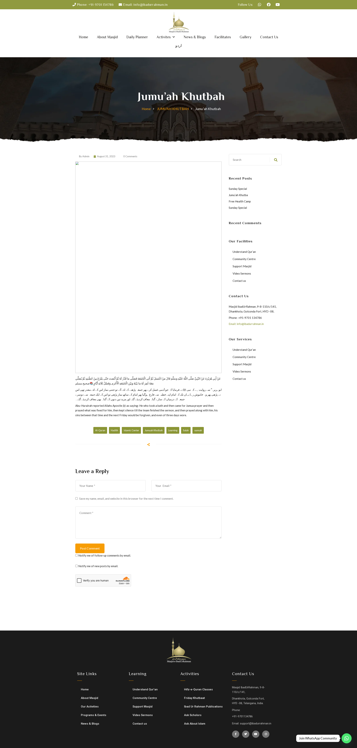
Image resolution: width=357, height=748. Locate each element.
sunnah (198, 430)
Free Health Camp (240, 201)
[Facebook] (268, 4)
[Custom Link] (347, 738)
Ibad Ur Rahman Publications (203, 706)
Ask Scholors (192, 715)
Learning (172, 430)
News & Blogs (195, 37)
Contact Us (269, 37)
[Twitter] (245, 734)
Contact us (239, 280)
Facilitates (223, 37)
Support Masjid (242, 266)
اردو (178, 45)
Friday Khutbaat (194, 698)
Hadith (114, 430)
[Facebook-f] (235, 734)
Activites (164, 37)
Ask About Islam (194, 723)
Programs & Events (93, 715)
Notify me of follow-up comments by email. (104, 555)
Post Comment (90, 548)
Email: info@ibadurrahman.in (246, 323)
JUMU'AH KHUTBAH (173, 108)
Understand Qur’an (244, 251)
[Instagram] (265, 734)
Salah (186, 430)
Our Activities (90, 706)
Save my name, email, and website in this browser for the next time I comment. (126, 498)
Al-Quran (100, 430)
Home (83, 37)
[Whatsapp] (259, 4)
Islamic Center (131, 430)
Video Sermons (242, 273)
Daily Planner (137, 37)
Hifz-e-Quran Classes (198, 689)
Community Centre (244, 259)
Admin (85, 156)
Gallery (245, 37)
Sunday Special (238, 188)
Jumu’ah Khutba (238, 195)
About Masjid (107, 37)
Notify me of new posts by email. (98, 566)
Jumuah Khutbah (154, 430)
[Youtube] (277, 4)
